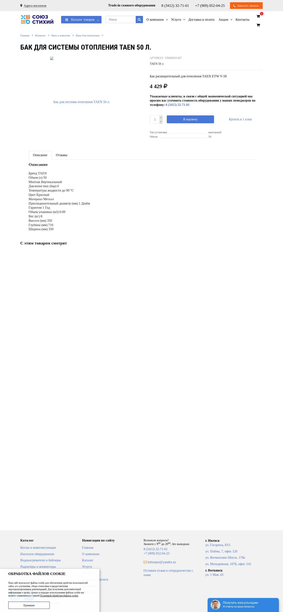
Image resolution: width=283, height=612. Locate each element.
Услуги (87, 566)
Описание (40, 155)
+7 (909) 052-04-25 (210, 5)
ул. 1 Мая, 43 (214, 574)
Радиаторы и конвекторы (38, 566)
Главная (24, 35)
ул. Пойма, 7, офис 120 (221, 551)
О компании (90, 554)
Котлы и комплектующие (38, 547)
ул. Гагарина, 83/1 (218, 545)
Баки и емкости (60, 35)
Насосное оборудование (37, 554)
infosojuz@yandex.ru (162, 562)
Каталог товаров (82, 19)
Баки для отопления (87, 35)
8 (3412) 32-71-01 (175, 5)
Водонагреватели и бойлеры (40, 560)
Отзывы (61, 155)
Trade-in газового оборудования (131, 5)
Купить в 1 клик (240, 119)
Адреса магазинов (35, 5)
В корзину (190, 119)
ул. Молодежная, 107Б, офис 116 (228, 564)
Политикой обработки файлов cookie (59, 595)
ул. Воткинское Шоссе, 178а (225, 557)
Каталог (40, 35)
